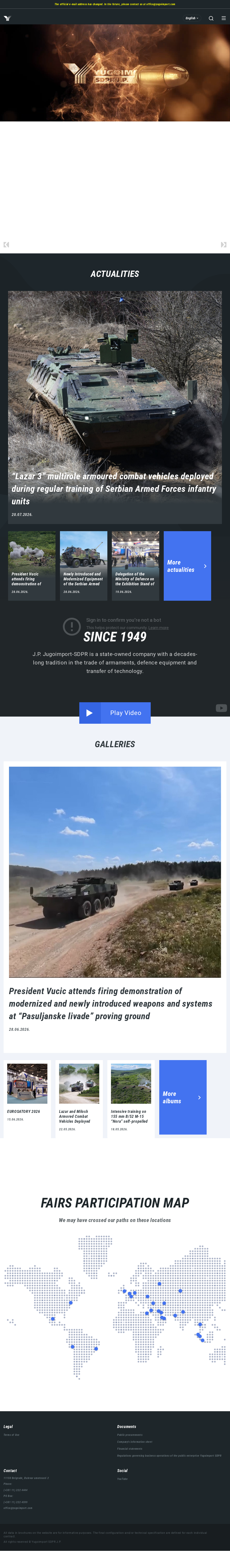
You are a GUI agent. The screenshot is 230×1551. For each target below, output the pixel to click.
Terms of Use (12, 1434)
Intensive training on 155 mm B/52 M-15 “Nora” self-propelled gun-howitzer (131, 1099)
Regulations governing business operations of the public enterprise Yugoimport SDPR (169, 1455)
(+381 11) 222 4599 (16, 1502)
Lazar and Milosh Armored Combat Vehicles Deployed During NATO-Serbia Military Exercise (79, 1099)
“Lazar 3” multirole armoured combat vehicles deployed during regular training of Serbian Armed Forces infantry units (115, 407)
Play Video (125, 713)
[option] (115, 72)
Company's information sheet (134, 1441)
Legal (8, 1426)
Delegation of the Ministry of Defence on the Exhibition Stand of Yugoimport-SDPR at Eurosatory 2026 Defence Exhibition (135, 566)
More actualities (181, 566)
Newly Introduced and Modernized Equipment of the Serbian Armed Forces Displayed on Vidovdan (83, 566)
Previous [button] (6, 244)
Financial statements (129, 1448)
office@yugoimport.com (160, 4)
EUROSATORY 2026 (27, 1099)
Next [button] (223, 244)
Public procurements (129, 1434)
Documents (126, 1426)
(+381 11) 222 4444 (16, 1490)
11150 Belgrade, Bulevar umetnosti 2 (26, 1478)
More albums (172, 1097)
